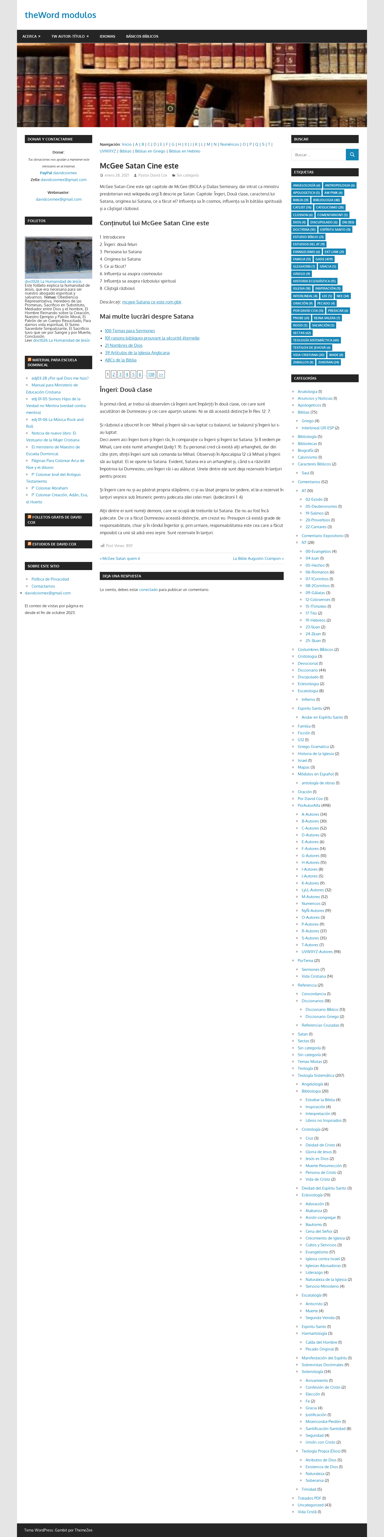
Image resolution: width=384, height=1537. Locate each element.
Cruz (309, 1138)
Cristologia (307, 656)
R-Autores (310, 930)
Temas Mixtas (310, 1061)
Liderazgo (314, 1272)
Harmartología (314, 1333)
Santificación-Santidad (326, 1428)
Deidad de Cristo (320, 1144)
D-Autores (310, 834)
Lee (327, 296)
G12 (301, 739)
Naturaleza (315, 1473)
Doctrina (304, 230)
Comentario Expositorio (323, 535)
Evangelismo (306, 252)
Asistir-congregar (321, 1217)
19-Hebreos (315, 620)
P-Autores (310, 924)
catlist (302, 207)
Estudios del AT (309, 244)
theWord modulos (60, 14)
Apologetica (306, 193)
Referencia (307, 985)
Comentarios (309, 481)
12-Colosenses (318, 599)
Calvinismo (307, 457)
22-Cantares (316, 526)
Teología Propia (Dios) (321, 1451)
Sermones (310, 969)
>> (161, 374)
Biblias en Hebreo (184, 151)
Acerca (29, 36)
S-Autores (310, 938)
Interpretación (318, 1113)
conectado (148, 589)
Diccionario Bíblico (322, 1009)
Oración (303, 303)
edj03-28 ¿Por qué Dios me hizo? (60, 378)
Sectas (302, 333)
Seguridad (315, 1435)
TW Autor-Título (68, 36)
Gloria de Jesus (319, 1151)
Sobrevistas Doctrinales (323, 1364)
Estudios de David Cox (54, 544)
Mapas (304, 767)
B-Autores (310, 821)
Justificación (316, 1414)
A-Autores (310, 814)
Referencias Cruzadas (320, 1025)
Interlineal (305, 296)
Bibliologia (326, 200)
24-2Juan (313, 633)
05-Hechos (315, 565)
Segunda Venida (320, 1317)
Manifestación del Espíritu (324, 1357)
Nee (343, 296)
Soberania (315, 1480)
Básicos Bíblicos (142, 36)
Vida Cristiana (308, 355)
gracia (328, 266)
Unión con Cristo (320, 1442)
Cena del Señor (319, 1231)
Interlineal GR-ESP (318, 427)
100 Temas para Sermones (130, 330)
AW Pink (333, 193)
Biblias (125, 151)
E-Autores (310, 841)
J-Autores (310, 876)
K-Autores (310, 883)
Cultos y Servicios (321, 1244)
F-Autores (310, 848)
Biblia (301, 200)
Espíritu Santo (335, 230)
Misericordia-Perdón (323, 1421)
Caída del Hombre (321, 1342)
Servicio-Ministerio (322, 1286)
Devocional (308, 663)
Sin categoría (188, 175)
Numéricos (229, 144)
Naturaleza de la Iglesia (326, 1279)
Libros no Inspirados (324, 1120)
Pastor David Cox (152, 175)
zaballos (303, 362)
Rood (300, 325)
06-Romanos (317, 572)
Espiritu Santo (310, 708)
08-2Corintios (318, 585)
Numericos (311, 903)
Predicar (338, 311)
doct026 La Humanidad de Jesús (53, 281)
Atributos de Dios (321, 1459)
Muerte (312, 1310)
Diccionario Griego (322, 1016)
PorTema (305, 960)
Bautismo (314, 1224)
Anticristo (314, 1303)
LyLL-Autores (313, 889)
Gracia (311, 1407)
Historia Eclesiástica (314, 281)
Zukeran (328, 362)
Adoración (315, 1203)
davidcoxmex (58, 172)
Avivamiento (317, 1380)
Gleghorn (304, 266)
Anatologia (307, 391)
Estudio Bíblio (308, 237)
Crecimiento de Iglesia (325, 1238)
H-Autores (310, 862)
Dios (299, 222)
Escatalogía (312, 1295)
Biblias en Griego (150, 151)
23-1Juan (313, 626)
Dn (348, 222)
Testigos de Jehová (311, 348)
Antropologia (340, 185)
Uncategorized (311, 1504)
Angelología (306, 185)
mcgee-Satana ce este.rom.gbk (151, 302)
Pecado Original (320, 1349)
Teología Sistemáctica (316, 340)
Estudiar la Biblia (320, 1099)
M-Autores (311, 896)
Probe (301, 318)
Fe (308, 1401)
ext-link (334, 252)
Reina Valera (327, 318)
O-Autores (311, 917)
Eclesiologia (308, 683)
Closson (303, 215)
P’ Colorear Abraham (50, 488)
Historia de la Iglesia (316, 753)
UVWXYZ (108, 151)
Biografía (305, 450)
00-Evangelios (318, 551)
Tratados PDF (309, 1498)
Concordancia (314, 993)
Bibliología (307, 436)
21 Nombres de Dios (123, 345)
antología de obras (318, 782)
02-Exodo (314, 499)
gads (324, 259)
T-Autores (310, 944)
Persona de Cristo (321, 1172)
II (186, 144)
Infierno (308, 699)
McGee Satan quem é (121, 558)
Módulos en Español (316, 774)
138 (151, 374)
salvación (323, 325)
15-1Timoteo (316, 606)
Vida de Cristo (318, 1179)
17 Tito (311, 613)
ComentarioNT (332, 215)
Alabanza (314, 1210)
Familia (304, 726)
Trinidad (309, 1489)
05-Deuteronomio (321, 506)
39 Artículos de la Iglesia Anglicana (137, 352)
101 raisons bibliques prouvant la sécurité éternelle (152, 338)
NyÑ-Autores (313, 910)
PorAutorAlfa (309, 805)
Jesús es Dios (317, 1158)
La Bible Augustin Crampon (257, 558)
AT (304, 490)
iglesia (302, 288)
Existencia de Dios (322, 1466)
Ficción (304, 732)
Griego (301, 274)
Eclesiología (312, 1194)
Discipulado (308, 676)
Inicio (127, 144)
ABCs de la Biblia (121, 360)
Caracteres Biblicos (314, 463)
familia (302, 259)
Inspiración (328, 288)
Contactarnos (43, 586)
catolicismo (330, 207)
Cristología (311, 1129)
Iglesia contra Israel (323, 1258)
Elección (313, 1394)
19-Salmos (315, 513)
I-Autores (310, 869)
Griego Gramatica (313, 746)
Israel (302, 760)
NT (304, 542)
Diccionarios (313, 1000)
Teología (305, 1068)
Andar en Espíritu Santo (322, 717)
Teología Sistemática (316, 1075)
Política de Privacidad (50, 579)
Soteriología (312, 1371)
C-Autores (310, 828)
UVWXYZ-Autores (317, 951)
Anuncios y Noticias (315, 398)
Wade (336, 355)
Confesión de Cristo (323, 1387)
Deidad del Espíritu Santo (324, 1188)
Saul (305, 472)
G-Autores (310, 855)
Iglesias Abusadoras (323, 1265)
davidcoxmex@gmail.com (63, 179)
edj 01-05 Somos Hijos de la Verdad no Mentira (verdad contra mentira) (56, 405)
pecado (326, 303)
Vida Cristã (307, 1511)
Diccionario (308, 670)
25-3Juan (313, 640)
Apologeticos (309, 405)
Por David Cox (308, 311)
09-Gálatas (315, 592)
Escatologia (308, 690)
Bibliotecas (307, 443)
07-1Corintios (317, 578)
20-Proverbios (318, 519)
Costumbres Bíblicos (315, 649)
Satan (303, 1034)
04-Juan (312, 558)
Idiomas (107, 36)
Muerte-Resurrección (324, 1165)
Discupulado (324, 222)
